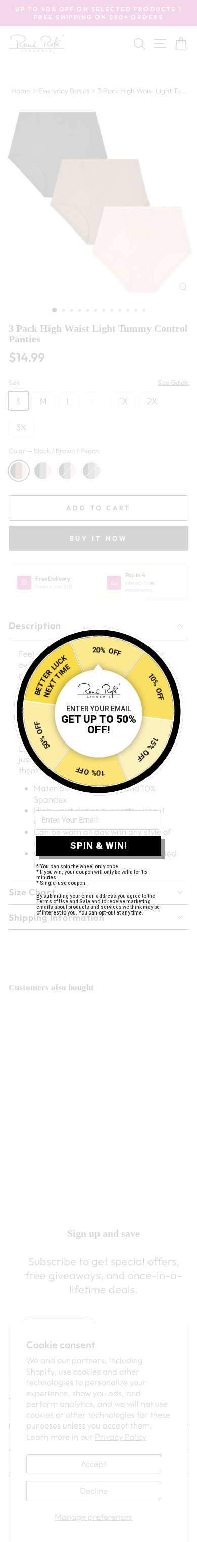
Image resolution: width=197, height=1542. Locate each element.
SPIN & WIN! (98, 845)
